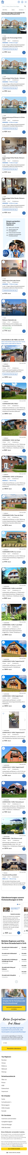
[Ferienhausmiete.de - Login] (22, 2)
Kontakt (3, 1111)
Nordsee (3, 1060)
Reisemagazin (5, 1105)
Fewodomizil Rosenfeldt (9, 875)
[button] (26, 2)
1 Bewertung (12, 878)
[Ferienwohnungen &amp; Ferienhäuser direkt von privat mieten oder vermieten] (2, 2)
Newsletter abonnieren (14, 1048)
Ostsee (3, 1063)
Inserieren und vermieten (8, 1118)
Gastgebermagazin (6, 1121)
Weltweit (4, 1069)
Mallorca (4, 1066)
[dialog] (14, 1142)
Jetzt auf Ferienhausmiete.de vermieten (14, 1008)
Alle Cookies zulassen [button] (14, 1148)
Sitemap (3, 1072)
